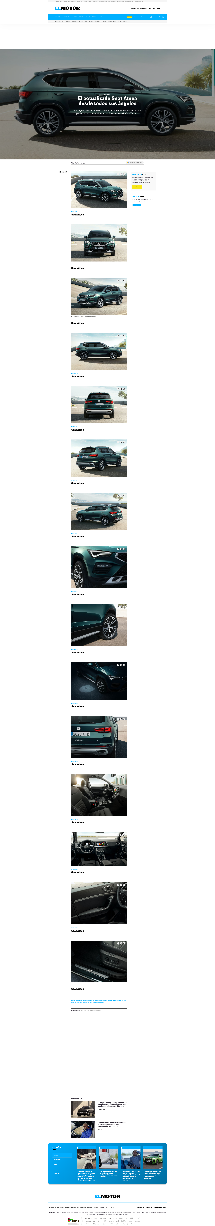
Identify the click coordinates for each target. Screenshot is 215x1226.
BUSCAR (136, 205)
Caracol (137, 1219)
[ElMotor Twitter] (107, 1207)
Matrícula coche (103, 1)
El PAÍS (88, 1219)
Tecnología (95, 16)
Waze (89, 1)
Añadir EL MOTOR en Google (136, 162)
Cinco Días (111, 1221)
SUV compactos (94, 1010)
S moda (118, 1224)
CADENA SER (56, 1173)
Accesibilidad (89, 1207)
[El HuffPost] (152, 8)
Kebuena (135, 1221)
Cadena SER (120, 1219)
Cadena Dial (117, 1221)
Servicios (129, 16)
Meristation (133, 1224)
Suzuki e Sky (59, 1)
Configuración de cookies (70, 1207)
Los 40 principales (96, 1219)
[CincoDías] (143, 8)
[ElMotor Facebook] (104, 1207)
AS (54, 1169)
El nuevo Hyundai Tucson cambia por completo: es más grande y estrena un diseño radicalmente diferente (112, 1104)
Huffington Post (90, 1221)
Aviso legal (51, 1207)
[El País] (133, 8)
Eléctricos (66, 16)
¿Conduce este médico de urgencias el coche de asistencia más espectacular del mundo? (112, 1124)
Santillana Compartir (113, 1219)
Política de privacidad (59, 1207)
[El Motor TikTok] (111, 1207)
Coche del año (120, 1)
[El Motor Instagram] (109, 1207)
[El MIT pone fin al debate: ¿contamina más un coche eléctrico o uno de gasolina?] (108, 1168)
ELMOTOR (56, 1155)
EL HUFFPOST (57, 1159)
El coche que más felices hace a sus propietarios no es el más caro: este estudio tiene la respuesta (152, 1175)
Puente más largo (139, 1)
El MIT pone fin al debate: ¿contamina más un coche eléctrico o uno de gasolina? (108, 1174)
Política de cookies (81, 1207)
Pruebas (81, 16)
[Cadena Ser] (158, 8)
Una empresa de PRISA (73, 1220)
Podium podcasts (103, 1224)
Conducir (74, 16)
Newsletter (106, 16)
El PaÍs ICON (111, 1224)
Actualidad (58, 16)
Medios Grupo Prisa (73, 1224)
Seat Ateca (83, 1010)
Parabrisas (95, 1)
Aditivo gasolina (129, 1)
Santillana (104, 1219)
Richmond (87, 1224)
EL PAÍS (55, 1164)
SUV (88, 1010)
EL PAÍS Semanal (123, 1221)
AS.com (125, 1219)
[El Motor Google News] (114, 1207)
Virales (88, 16)
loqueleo (125, 1224)
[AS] (138, 8)
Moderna (95, 1224)
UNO (100, 1221)
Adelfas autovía (112, 1)
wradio (105, 1221)
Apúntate (137, 187)
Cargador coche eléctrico (69, 1)
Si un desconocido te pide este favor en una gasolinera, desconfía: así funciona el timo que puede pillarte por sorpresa (131, 1176)
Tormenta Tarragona (82, 1)
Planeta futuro (130, 1221)
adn (131, 1219)
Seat (99, 1010)
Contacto (95, 1207)
